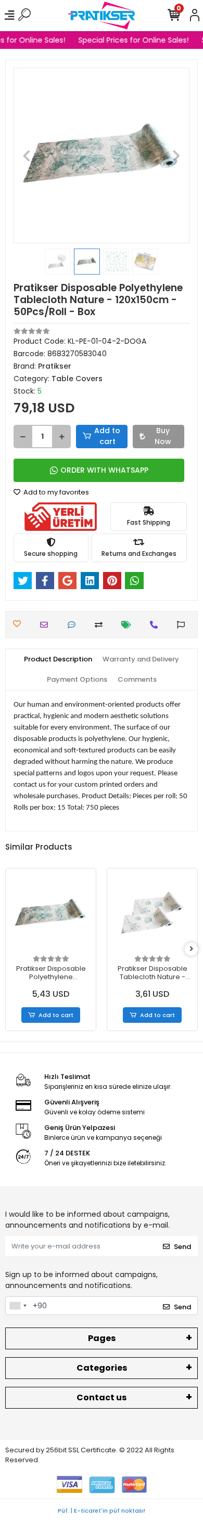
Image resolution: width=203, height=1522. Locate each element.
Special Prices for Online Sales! (132, 40)
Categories (102, 1368)
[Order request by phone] (156, 624)
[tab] (58, 659)
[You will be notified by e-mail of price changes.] (129, 624)
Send (182, 1247)
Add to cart (107, 436)
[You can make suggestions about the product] (183, 624)
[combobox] (18, 1306)
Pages (102, 1338)
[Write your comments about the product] (74, 624)
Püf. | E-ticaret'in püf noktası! (101, 1510)
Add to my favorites (55, 492)
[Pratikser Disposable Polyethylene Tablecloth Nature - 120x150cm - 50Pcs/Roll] (51, 913)
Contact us (101, 1397)
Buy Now (163, 436)
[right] (191, 949)
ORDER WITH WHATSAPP (104, 470)
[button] (27, 155)
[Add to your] (101, 624)
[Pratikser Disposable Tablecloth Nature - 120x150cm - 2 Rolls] (152, 913)
